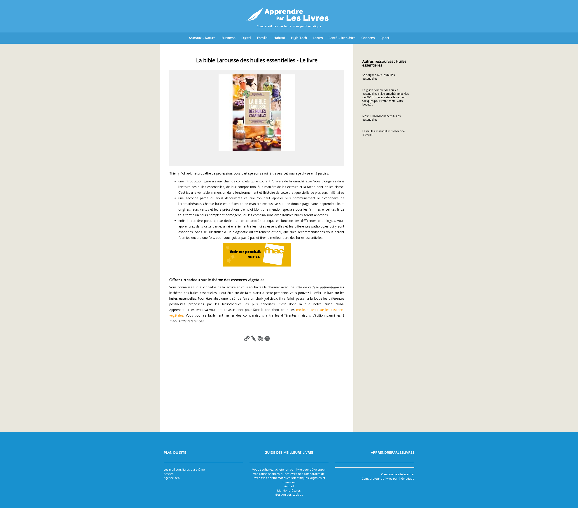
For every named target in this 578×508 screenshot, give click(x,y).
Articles (169, 474)
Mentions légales (289, 490)
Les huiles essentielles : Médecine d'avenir (383, 133)
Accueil (289, 486)
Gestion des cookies (289, 494)
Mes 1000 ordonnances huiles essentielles (381, 118)
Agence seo (172, 478)
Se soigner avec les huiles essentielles (378, 76)
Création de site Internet (397, 474)
